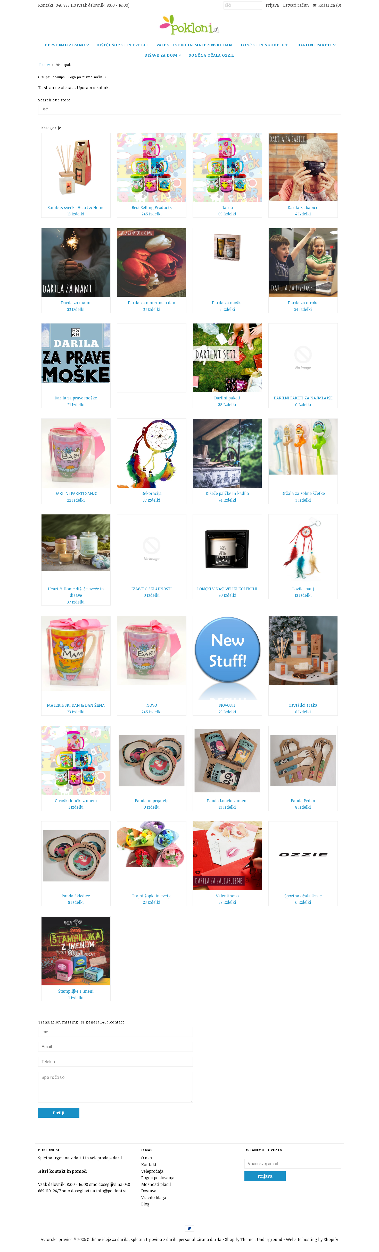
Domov (44, 65)
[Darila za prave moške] (76, 353)
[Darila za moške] (227, 247)
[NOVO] (151, 650)
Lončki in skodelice (265, 44)
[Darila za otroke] (303, 262)
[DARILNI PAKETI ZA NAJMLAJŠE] (303, 357)
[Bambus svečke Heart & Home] (76, 167)
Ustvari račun (296, 5)
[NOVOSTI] (227, 657)
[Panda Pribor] (303, 760)
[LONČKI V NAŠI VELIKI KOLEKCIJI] (227, 548)
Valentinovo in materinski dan (194, 44)
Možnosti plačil (156, 1184)
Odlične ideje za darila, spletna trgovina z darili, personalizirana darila (154, 1239)
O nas (146, 1158)
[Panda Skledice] (76, 855)
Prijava (272, 5)
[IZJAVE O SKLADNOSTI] (151, 548)
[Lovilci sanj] (303, 548)
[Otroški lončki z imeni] (76, 760)
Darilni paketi (314, 44)
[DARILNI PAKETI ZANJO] (76, 453)
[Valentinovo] (227, 855)
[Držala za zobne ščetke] (303, 446)
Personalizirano (65, 44)
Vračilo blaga (153, 1197)
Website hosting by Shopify (312, 1239)
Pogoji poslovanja (158, 1177)
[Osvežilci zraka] (303, 650)
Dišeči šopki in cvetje (122, 44)
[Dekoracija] (151, 453)
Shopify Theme (239, 1239)
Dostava (148, 1191)
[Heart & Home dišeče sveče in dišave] (76, 542)
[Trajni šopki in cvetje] (151, 844)
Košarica (328, 5)
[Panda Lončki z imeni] (227, 760)
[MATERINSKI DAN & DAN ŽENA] (76, 653)
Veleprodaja (152, 1171)
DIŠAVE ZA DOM (160, 55)
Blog (145, 1204)
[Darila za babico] (303, 167)
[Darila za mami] (76, 262)
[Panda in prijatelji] (151, 760)
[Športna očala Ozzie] (303, 855)
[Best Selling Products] (151, 167)
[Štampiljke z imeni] (76, 951)
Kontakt (148, 1164)
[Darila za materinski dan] (151, 262)
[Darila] (227, 167)
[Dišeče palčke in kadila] (227, 453)
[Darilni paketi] (227, 357)
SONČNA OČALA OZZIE (212, 55)
